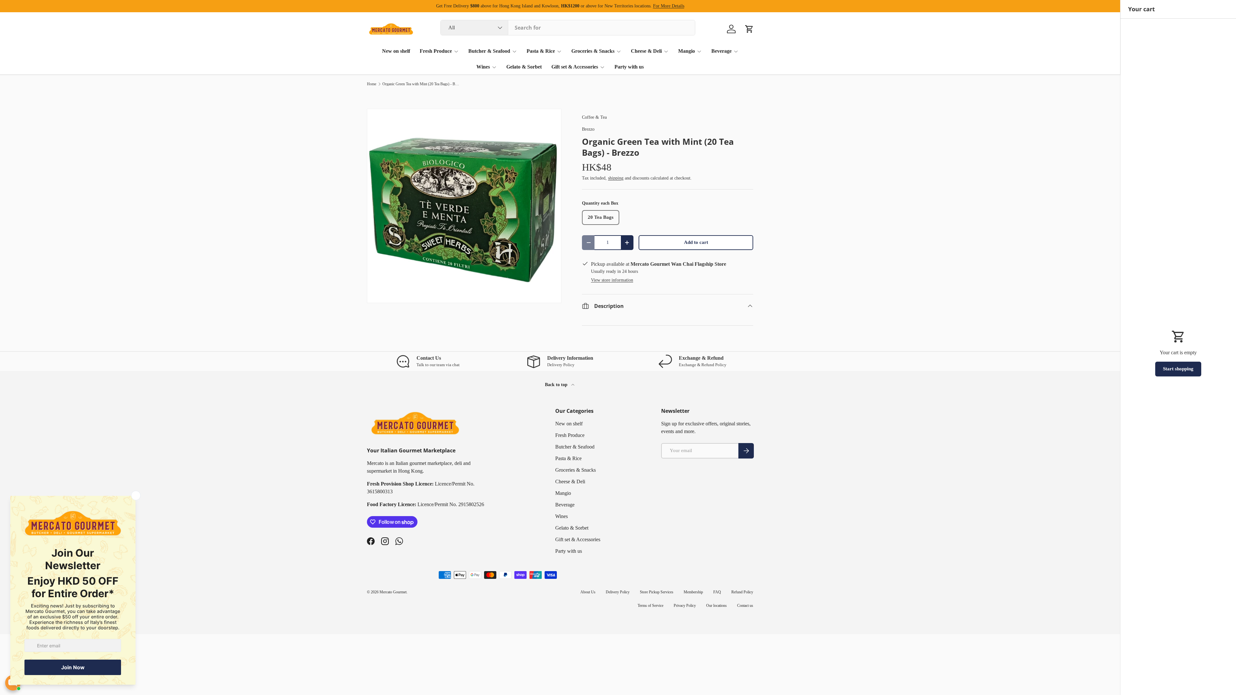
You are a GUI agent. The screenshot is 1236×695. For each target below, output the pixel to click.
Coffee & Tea (594, 117)
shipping (615, 178)
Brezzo (588, 129)
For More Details (668, 5)
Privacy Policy (685, 605)
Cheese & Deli (646, 51)
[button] (749, 29)
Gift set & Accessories (574, 67)
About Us (587, 592)
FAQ (717, 592)
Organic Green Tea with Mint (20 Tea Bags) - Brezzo (421, 84)
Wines (483, 67)
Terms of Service (650, 605)
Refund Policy (742, 592)
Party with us (629, 67)
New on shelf (396, 51)
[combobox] (568, 27)
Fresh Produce (436, 51)
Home (371, 84)
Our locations (716, 605)
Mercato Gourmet (393, 592)
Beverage (721, 51)
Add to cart (696, 242)
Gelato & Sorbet (524, 67)
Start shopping (1178, 368)
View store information (612, 280)
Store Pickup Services (656, 592)
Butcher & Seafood (489, 51)
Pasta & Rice (541, 51)
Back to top (557, 384)
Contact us (745, 605)
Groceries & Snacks (592, 51)
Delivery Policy (618, 592)
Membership (693, 592)
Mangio (686, 51)
